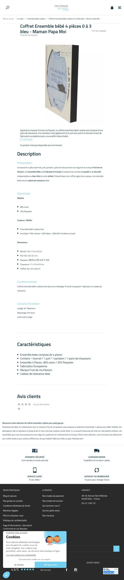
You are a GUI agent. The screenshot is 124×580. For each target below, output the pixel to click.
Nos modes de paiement (53, 496)
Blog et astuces (10, 496)
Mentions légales (10, 510)
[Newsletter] (116, 549)
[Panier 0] (112, 7)
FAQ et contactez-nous (13, 515)
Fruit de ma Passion (29, 35)
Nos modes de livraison (52, 501)
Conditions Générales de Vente (16, 505)
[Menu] (119, 8)
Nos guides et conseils (13, 501)
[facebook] (67, 570)
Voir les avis (45, 570)
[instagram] (76, 570)
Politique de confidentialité (15, 520)
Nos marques (48, 515)
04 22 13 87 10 (88, 503)
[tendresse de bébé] (62, 7)
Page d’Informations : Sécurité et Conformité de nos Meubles (17, 527)
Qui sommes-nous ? (51, 505)
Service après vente (51, 510)
